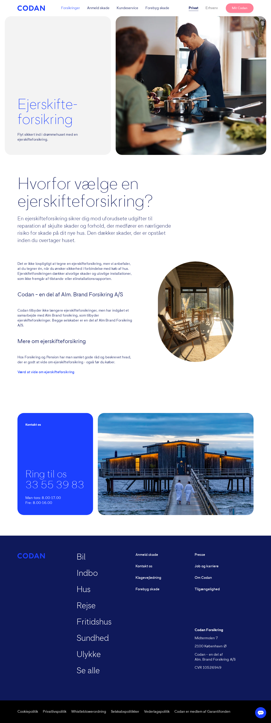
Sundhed (93, 638)
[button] (115, 8)
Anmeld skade (98, 8)
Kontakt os (144, 566)
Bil (81, 557)
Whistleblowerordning (88, 711)
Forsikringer (70, 8)
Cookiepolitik (27, 711)
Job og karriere (207, 566)
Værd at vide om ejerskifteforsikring (45, 372)
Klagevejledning (148, 578)
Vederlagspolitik (157, 711)
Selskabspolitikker (125, 711)
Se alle (88, 671)
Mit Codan (239, 8)
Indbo (87, 573)
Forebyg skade (157, 8)
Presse (200, 555)
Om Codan (203, 578)
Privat (193, 8)
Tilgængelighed (207, 589)
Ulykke (89, 655)
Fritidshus (94, 622)
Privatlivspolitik (54, 711)
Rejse (86, 606)
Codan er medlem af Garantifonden (202, 711)
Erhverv (212, 8)
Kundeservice (127, 8)
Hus (83, 590)
